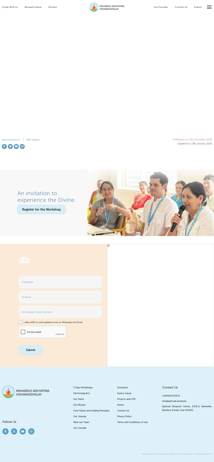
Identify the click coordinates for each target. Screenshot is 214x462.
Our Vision (78, 399)
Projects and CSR (126, 399)
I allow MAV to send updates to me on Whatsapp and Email (53, 322)
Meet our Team (81, 422)
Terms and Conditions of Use (132, 422)
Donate (53, 7)
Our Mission (79, 404)
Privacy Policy (124, 416)
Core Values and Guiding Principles (91, 410)
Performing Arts (81, 393)
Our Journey (79, 416)
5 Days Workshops (83, 387)
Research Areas (33, 7)
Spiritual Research (11, 139)
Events (198, 7)
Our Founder (161, 7)
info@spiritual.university (174, 401)
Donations (122, 387)
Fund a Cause (124, 393)
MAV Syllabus (33, 139)
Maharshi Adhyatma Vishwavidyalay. (176, 454)
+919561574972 (171, 395)
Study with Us (10, 7)
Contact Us (181, 7)
